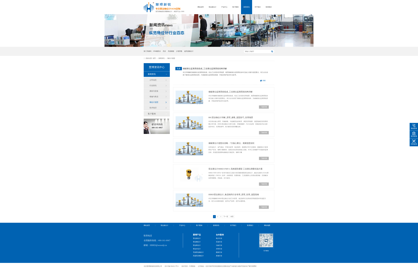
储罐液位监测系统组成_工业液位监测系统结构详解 (205, 68)
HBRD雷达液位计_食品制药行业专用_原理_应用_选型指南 (233, 194)
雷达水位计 (197, 249)
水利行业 (219, 249)
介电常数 (179, 51)
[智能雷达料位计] (209, 46)
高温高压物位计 (198, 256)
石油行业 (219, 242)
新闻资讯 (247, 7)
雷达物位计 (197, 242)
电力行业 (219, 238)
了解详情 (264, 107)
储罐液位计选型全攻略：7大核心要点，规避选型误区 (231, 143)
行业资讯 (153, 85)
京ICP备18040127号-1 (172, 266)
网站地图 (267, 225)
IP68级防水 (157, 51)
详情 (263, 80)
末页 (231, 216)
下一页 (225, 216)
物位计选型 (171, 58)
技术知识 (153, 108)
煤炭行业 (219, 252)
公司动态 (153, 80)
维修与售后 (154, 97)
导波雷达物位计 (198, 252)
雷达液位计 (212, 7)
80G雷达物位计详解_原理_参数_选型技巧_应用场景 (230, 117)
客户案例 (235, 7)
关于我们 (258, 7)
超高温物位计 (188, 51)
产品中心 (224, 7)
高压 (164, 51)
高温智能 (171, 51)
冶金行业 (219, 245)
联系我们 (269, 7)
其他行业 (219, 256)
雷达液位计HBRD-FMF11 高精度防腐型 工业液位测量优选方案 (235, 169)
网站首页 (201, 7)
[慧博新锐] (149, 11)
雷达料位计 (197, 245)
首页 (154, 58)
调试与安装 (154, 91)
